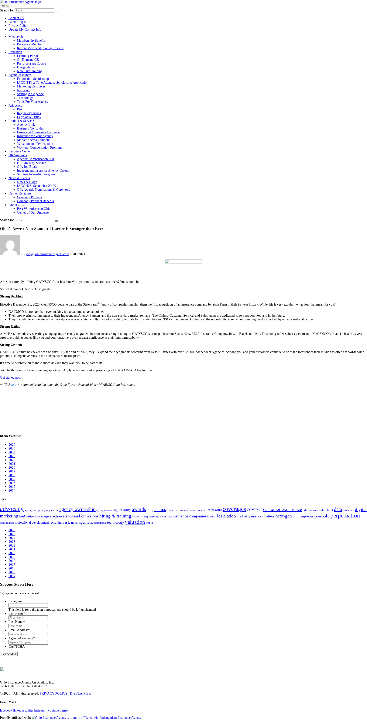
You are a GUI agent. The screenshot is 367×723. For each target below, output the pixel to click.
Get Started (9, 654)
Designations (25, 67)
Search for (7, 10)
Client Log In (17, 22)
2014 (11, 490)
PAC (20, 109)
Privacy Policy (18, 25)
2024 (11, 452)
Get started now (10, 377)
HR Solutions (17, 155)
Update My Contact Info (24, 29)
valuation (135, 522)
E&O (23, 516)
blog (150, 510)
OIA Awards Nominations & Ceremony (43, 189)
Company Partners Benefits (35, 201)
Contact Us (16, 18)
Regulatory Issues (29, 113)
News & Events (19, 178)
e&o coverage (38, 516)
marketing (243, 516)
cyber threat (326, 510)
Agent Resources (19, 75)
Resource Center (19, 151)
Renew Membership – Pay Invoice (40, 48)
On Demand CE (28, 59)
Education (15, 52)
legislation (226, 516)
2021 (11, 463)
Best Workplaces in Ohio (34, 208)
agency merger (33, 510)
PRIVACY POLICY (54, 693)
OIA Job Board (27, 166)
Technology (25, 98)
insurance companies (189, 516)
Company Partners (29, 197)
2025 (11, 448)
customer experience (282, 509)
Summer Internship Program (36, 174)
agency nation (50, 510)
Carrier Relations (19, 193)
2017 (11, 479)
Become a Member (29, 44)
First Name (16, 613)
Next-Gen (23, 90)
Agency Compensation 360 (35, 159)
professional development (32, 522)
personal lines (7, 522)
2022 (11, 460)
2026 (11, 444)
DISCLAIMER (80, 693)
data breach (348, 510)
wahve (149, 522)
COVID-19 (254, 510)
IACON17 (137, 517)
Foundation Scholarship (33, 78)
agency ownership (77, 509)
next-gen (283, 516)
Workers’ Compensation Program (39, 147)
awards (139, 509)
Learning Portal (27, 56)
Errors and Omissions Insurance (38, 132)
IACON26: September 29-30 (36, 185)
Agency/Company (21, 638)
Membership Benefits (31, 40)
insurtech (211, 516)
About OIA (16, 205)
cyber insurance (311, 510)
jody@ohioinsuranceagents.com (47, 254)
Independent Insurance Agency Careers (43, 170)
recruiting (56, 522)
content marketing (198, 510)
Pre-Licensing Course (31, 63)
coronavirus (215, 510)
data (338, 509)
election (56, 516)
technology (115, 522)
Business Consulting (30, 128)
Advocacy (15, 105)
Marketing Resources (31, 86)
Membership (16, 36)
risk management (78, 522)
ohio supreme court (307, 516)
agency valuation (104, 510)
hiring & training (115, 516)
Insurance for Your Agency (35, 136)
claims (160, 509)
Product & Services (21, 121)
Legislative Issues (29, 117)
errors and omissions (81, 516)
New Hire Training (29, 71)
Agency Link (26, 124)
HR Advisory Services (32, 163)
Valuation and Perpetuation (35, 143)
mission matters (263, 516)
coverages (234, 509)
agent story (122, 509)
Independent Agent (152, 517)
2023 (11, 456)
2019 (11, 471)
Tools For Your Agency (32, 101)
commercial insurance (177, 510)
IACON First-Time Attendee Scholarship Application (52, 82)
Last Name (16, 621)
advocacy (12, 508)
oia (326, 516)
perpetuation (345, 515)
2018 (11, 475)
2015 (11, 486)
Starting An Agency (30, 94)
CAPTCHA (16, 646)
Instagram (15, 601)
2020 (11, 467)
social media (100, 522)
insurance (167, 516)
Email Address (19, 630)
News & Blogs (27, 182)
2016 (11, 483)
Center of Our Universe (33, 212)
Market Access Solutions (33, 140)
